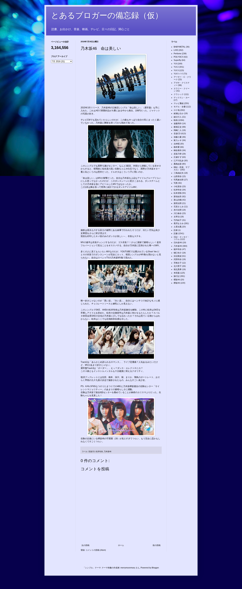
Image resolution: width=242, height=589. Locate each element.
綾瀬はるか (179, 113)
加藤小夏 (178, 137)
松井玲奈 (99, 451)
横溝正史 (178, 127)
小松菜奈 (178, 186)
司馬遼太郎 (179, 180)
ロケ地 (177, 110)
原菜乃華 (178, 154)
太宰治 (177, 217)
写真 (176, 183)
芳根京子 (178, 263)
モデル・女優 (180, 107)
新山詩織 (178, 200)
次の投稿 (85, 545)
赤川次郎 (178, 210)
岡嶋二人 (178, 130)
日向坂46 (178, 242)
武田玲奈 (178, 259)
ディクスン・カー (181, 97)
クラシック (179, 94)
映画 (176, 120)
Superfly (177, 60)
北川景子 (178, 266)
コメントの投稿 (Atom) (96, 550)
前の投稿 (157, 545)
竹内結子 (178, 220)
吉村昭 (177, 144)
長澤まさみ (179, 223)
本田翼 (177, 273)
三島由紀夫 (179, 173)
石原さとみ (179, 206)
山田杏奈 (178, 176)
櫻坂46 (177, 280)
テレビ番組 (179, 103)
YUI (175, 63)
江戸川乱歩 (179, 160)
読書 (176, 233)
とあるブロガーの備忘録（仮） (107, 15)
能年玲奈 (178, 249)
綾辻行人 (178, 117)
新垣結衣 (178, 196)
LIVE (176, 50)
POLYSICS (178, 57)
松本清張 (178, 193)
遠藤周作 (178, 123)
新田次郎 (178, 203)
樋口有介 (178, 253)
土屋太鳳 (178, 227)
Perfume (177, 53)
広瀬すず (178, 157)
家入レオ (178, 140)
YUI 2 (176, 67)
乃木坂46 (107, 451)
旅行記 (177, 276)
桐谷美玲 (178, 150)
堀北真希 (178, 269)
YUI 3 (176, 70)
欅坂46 (177, 283)
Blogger (155, 568)
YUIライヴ (178, 74)
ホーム (121, 545)
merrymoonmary (128, 568)
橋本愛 (177, 147)
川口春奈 (178, 213)
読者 (176, 230)
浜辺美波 (178, 256)
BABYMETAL (179, 47)
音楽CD (91, 451)
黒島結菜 (178, 164)
